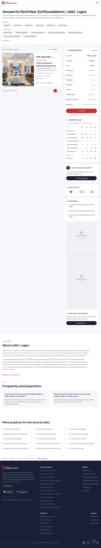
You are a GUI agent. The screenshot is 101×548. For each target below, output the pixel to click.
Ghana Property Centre (25, 499)
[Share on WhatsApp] (92, 192)
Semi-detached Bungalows (56, 32)
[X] (88, 542)
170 (95, 151)
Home (5, 458)
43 (91, 134)
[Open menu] (97, 3)
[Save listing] (31, 56)
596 (86, 134)
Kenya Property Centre (9, 499)
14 (91, 148)
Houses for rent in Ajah (47, 497)
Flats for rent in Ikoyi (46, 487)
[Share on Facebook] (71, 192)
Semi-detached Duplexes (12, 36)
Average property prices (90, 480)
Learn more (7, 486)
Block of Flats (8, 32)
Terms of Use (44, 542)
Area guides (86, 490)
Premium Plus (44, 523)
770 (90, 158)
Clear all (94, 50)
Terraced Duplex (71, 151)
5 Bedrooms (51, 25)
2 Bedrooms (17, 25)
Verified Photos (45, 530)
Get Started (80, 323)
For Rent (11, 458)
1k (87, 137)
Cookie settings (55, 542)
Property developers (89, 474)
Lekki (32, 458)
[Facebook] (84, 542)
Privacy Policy (35, 542)
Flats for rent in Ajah (46, 500)
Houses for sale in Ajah (47, 504)
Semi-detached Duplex (73, 137)
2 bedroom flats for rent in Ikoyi (50, 494)
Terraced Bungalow (72, 148)
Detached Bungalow (72, 141)
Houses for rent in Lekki (47, 470)
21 (95, 137)
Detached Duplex (71, 134)
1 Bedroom (7, 25)
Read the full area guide (10, 375)
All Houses (70, 158)
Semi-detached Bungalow (74, 144)
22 (95, 148)
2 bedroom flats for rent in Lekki (50, 480)
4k (87, 158)
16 (95, 134)
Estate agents (86, 470)
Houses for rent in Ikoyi (47, 484)
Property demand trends (90, 477)
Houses (19, 458)
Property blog (87, 487)
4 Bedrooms (40, 25)
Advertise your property (48, 516)
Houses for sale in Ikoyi (47, 490)
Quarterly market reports (90, 484)
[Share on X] (81, 192)
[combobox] (86, 55)
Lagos (26, 458)
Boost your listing (46, 526)
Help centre (94, 516)
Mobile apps (95, 523)
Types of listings (45, 520)
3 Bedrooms (28, 25)
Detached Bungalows (75, 32)
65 (82, 151)
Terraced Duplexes (22, 32)
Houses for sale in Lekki (47, 477)
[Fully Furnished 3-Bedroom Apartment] (31, 69)
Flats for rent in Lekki (46, 474)
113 (91, 137)
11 (87, 144)
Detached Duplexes (29, 36)
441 (91, 151)
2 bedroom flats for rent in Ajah (50, 507)
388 (95, 158)
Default (52, 49)
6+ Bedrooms (62, 25)
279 (82, 137)
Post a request (83, 178)
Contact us (94, 520)
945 (82, 134)
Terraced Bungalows (37, 32)
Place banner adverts (47, 533)
